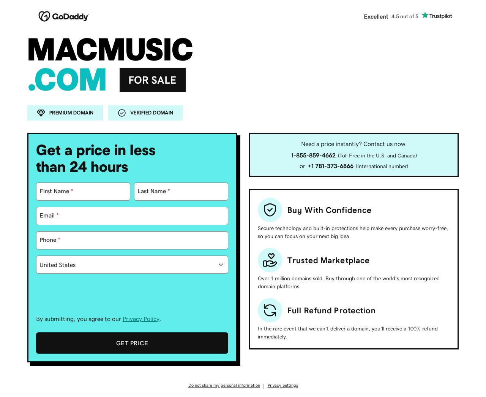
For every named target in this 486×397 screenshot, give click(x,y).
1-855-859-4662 (313, 155)
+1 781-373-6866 (330, 166)
